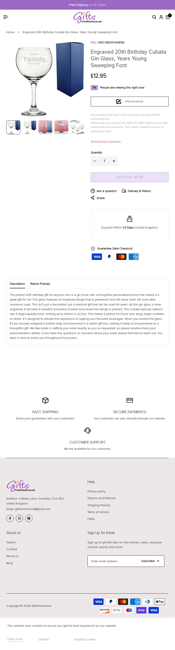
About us (12, 556)
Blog (9, 563)
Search (11, 542)
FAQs (91, 519)
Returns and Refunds (102, 498)
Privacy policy (97, 491)
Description (17, 284)
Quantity (96, 152)
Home (10, 32)
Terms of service (98, 512)
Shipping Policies (99, 505)
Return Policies (40, 284)
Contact (11, 549)
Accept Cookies (85, 639)
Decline (44, 639)
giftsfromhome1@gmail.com (33, 509)
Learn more (15, 639)
